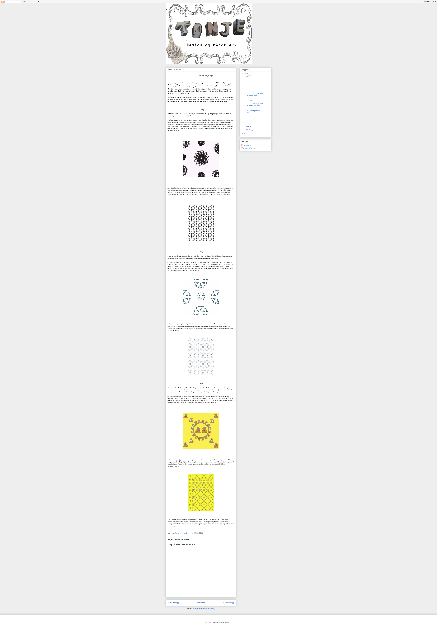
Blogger (228, 622)
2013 (246, 73)
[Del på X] (198, 533)
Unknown (247, 145)
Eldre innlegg (228, 603)
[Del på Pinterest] (202, 533)
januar (248, 130)
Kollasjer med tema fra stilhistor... (254, 105)
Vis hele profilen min (248, 148)
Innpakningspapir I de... (253, 111)
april (247, 126)
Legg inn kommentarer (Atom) (205, 608)
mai (247, 76)
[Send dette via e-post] (193, 533)
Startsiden (201, 603)
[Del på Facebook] (200, 533)
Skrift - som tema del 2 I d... (254, 95)
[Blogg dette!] (195, 533)
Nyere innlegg (173, 603)
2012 (246, 133)
